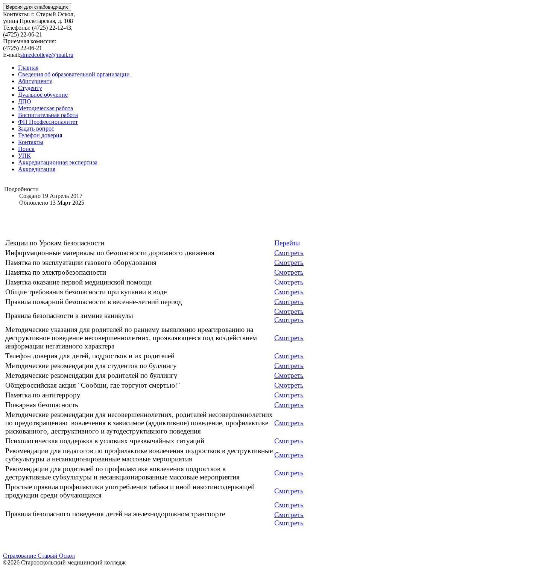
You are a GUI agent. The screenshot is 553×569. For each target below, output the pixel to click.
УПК (24, 155)
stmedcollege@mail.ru (46, 55)
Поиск (26, 149)
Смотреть (289, 262)
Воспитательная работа (48, 115)
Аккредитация (36, 169)
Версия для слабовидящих (37, 7)
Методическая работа (45, 108)
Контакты (30, 142)
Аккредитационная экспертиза (57, 162)
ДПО (24, 101)
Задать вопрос (36, 128)
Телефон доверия (40, 135)
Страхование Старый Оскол (39, 555)
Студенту (30, 88)
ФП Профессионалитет (48, 122)
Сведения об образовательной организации (74, 74)
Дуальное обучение (43, 94)
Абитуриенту (35, 81)
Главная (28, 67)
